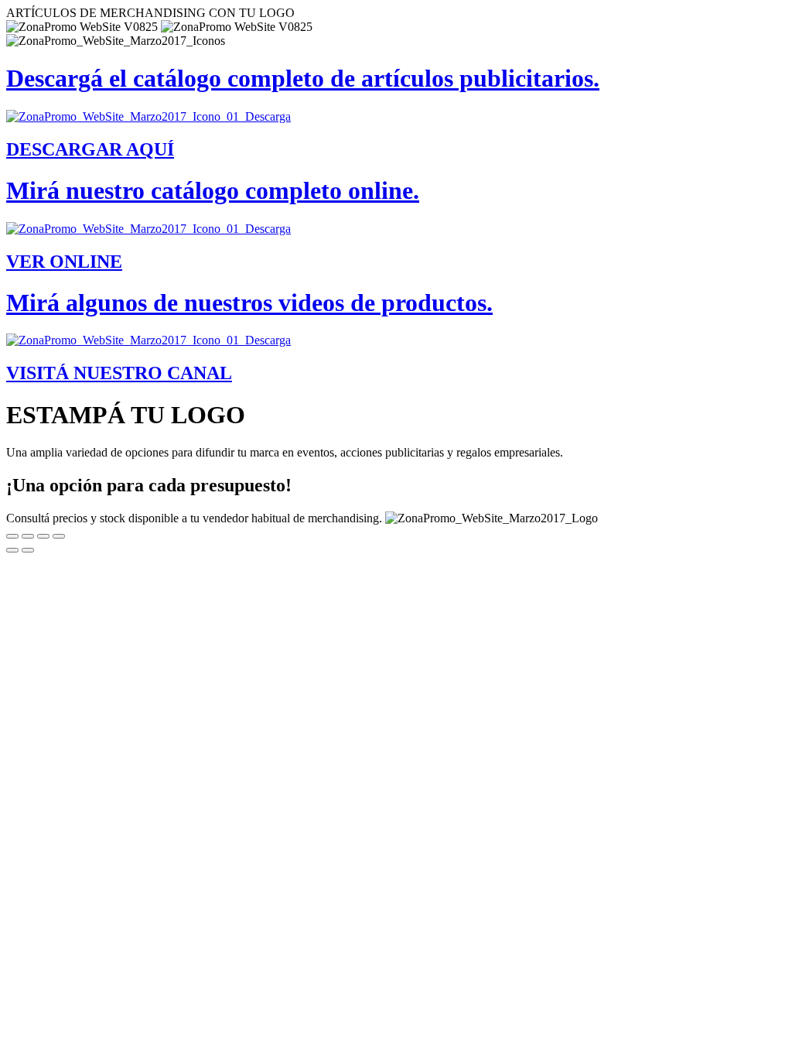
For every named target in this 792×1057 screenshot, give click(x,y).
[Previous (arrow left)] (12, 550)
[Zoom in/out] (59, 536)
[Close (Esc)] (12, 536)
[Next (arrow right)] (28, 550)
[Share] (28, 536)
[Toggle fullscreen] (43, 536)
